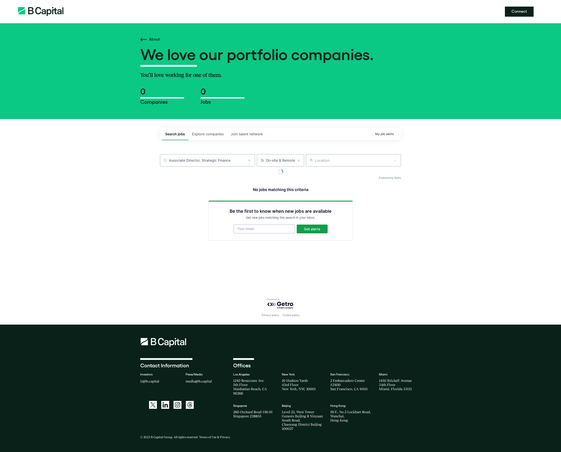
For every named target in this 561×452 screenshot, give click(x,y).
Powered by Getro (390, 177)
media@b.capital (199, 381)
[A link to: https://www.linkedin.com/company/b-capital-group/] (165, 405)
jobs (175, 134)
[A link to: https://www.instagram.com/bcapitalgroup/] (177, 405)
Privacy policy (270, 315)
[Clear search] (249, 160)
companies (208, 134)
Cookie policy (291, 315)
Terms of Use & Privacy (214, 437)
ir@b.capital (149, 381)
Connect (519, 11)
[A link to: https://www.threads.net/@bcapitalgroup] (190, 405)
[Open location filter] (395, 160)
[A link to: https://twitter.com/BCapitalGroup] (153, 405)
